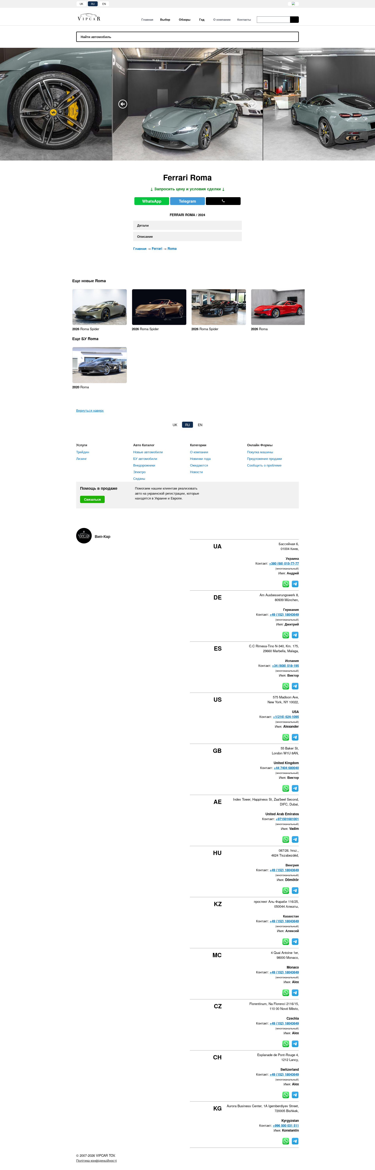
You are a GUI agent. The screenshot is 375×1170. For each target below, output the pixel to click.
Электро (139, 471)
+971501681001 (287, 818)
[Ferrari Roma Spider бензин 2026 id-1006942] (218, 323)
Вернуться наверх (90, 410)
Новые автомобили (148, 451)
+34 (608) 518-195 (285, 665)
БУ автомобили (145, 458)
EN (104, 4)
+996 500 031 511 (286, 1125)
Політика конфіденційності (96, 1160)
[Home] (91, 16)
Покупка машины (260, 451)
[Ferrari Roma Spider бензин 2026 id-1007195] (159, 323)
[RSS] (297, 532)
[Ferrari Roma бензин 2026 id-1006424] (278, 323)
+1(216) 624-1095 (286, 716)
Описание (145, 236)
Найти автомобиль (96, 36)
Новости (196, 471)
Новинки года (200, 458)
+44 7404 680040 (286, 767)
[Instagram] (276, 532)
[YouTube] (287, 532)
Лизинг (81, 458)
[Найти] (294, 19)
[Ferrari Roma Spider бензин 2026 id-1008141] (99, 323)
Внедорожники (144, 465)
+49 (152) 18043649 (284, 614)
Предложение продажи (264, 458)
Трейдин (82, 451)
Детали (143, 225)
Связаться (92, 499)
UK (81, 4)
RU (93, 4)
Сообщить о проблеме (264, 465)
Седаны (139, 478)
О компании (199, 451)
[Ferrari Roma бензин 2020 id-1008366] (99, 381)
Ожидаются (199, 465)
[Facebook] (266, 532)
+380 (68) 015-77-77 (284, 563)
